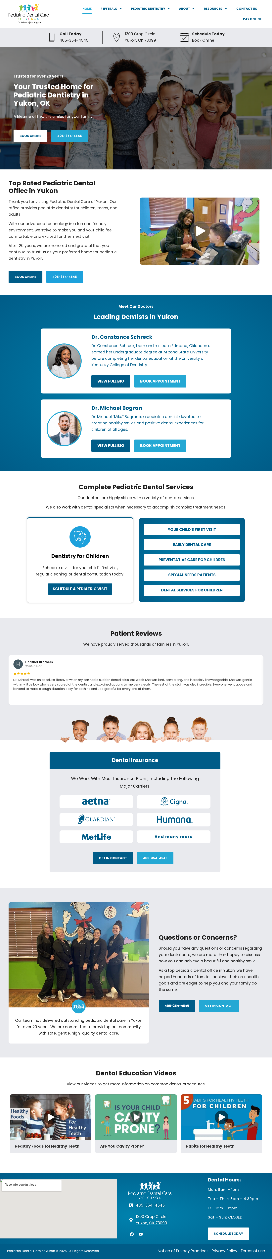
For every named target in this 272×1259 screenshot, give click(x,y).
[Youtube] (141, 1234)
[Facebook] (132, 1234)
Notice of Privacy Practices (183, 1251)
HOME (87, 9)
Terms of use (253, 1251)
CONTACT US (246, 9)
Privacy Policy (224, 1251)
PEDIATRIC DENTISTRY (148, 9)
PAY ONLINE (252, 19)
